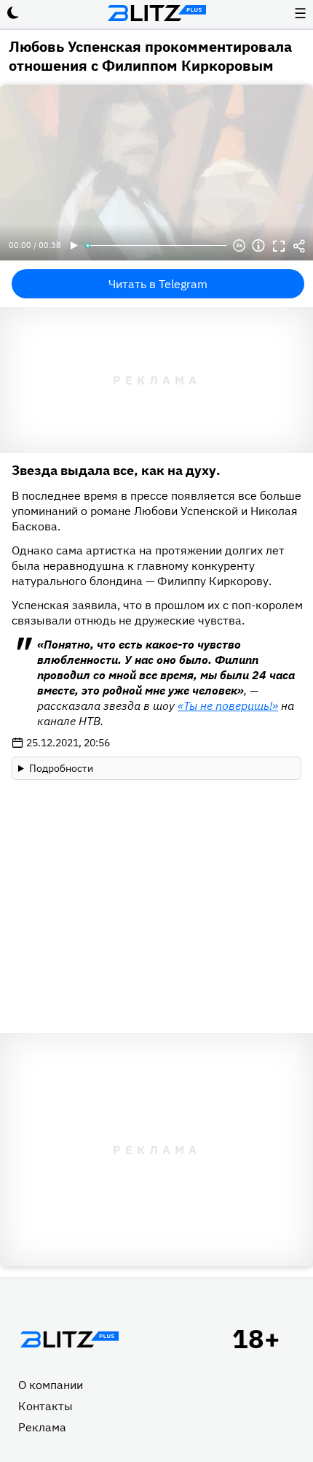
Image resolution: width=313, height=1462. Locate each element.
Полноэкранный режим (279, 246)
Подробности (61, 768)
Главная (69, 1339)
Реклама (42, 1427)
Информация (258, 246)
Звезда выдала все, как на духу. (116, 470)
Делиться (299, 246)
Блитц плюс (156, 13)
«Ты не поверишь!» (228, 705)
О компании (50, 1384)
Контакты (45, 1406)
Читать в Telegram (157, 283)
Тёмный (13, 13)
